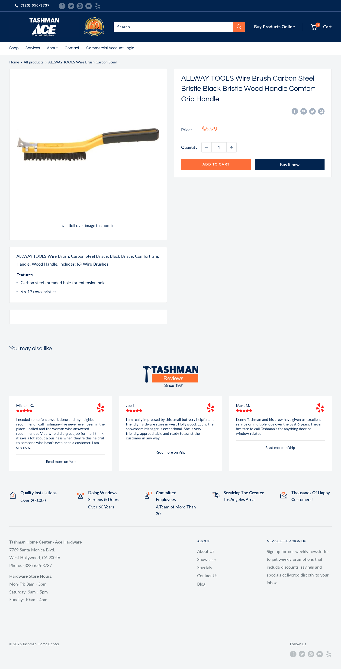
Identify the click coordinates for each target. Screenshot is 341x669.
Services (33, 48)
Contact (72, 48)
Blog (201, 584)
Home (14, 62)
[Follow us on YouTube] (88, 5)
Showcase (206, 559)
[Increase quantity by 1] (231, 147)
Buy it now (289, 164)
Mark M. (243, 405)
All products (34, 62)
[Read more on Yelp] (100, 407)
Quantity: (190, 147)
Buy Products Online (274, 26)
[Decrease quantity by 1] (206, 147)
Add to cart (216, 164)
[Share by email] (321, 111)
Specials (204, 567)
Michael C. (25, 405)
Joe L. (130, 405)
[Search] (239, 27)
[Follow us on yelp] (97, 5)
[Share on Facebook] (295, 111)
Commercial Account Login (110, 48)
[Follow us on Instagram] (80, 5)
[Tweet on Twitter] (312, 111)
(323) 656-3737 (35, 5)
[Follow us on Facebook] (62, 5)
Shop (14, 48)
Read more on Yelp (61, 461)
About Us (205, 551)
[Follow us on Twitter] (71, 5)
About (52, 48)
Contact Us (207, 575)
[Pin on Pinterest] (303, 111)
